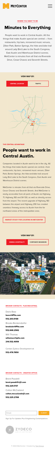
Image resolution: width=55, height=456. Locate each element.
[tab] (17, 84)
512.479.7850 (12, 352)
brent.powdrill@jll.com (16, 382)
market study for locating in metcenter (24, 220)
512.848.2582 (12, 330)
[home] (7, 6)
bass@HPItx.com (13, 315)
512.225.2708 (12, 397)
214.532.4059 (12, 341)
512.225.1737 (12, 386)
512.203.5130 (12, 319)
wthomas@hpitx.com (15, 338)
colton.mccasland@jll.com (17, 393)
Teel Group (39, 446)
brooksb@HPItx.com (15, 326)
